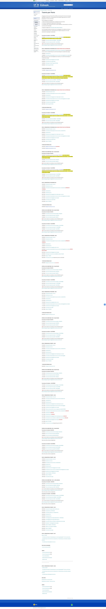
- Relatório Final (44, 559)
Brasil (36, 0)
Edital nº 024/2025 (48, 141)
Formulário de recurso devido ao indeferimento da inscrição (55, 417)
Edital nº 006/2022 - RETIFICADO (51, 524)
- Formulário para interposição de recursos (48, 541)
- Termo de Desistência (45, 555)
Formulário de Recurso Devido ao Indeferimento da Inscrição (55, 521)
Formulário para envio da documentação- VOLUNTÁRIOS (54, 445)
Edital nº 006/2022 (48, 528)
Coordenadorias (36, 20)
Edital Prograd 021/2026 (49, 64)
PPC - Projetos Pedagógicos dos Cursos (36, 51)
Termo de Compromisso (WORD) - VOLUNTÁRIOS (53, 497)
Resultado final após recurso (50, 91)
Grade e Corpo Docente (36, 37)
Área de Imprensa (71, 8)
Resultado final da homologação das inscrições (53, 467)
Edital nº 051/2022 (48, 421)
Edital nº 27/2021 (44, 535)
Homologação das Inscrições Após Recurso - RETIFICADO (54, 517)
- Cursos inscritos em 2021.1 (46, 547)
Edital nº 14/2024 (48, 255)
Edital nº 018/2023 (48, 360)
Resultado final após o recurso (50, 184)
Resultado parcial (48, 192)
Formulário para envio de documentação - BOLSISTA (54, 213)
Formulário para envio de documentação (52, 37)
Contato (62, 8)
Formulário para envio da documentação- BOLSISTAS (54, 431)
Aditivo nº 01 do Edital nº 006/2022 (51, 526)
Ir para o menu (39, 2)
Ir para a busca (43, 2)
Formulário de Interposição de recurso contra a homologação (55, 355)
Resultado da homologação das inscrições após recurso (54, 403)
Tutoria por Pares (36, 24)
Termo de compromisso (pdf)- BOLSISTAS (52, 435)
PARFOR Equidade (36, 45)
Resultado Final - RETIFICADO (50, 510)
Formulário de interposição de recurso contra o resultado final (56, 50)
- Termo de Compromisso (46, 552)
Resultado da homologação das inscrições (52, 59)
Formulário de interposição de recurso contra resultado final (55, 398)
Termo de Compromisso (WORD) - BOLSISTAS (53, 485)
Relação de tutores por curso (50, 206)
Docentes (35, 38)
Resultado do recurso (49, 239)
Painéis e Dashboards (35, 28)
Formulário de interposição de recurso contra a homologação (55, 405)
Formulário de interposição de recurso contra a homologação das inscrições (58, 55)
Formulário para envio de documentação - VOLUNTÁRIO (54, 75)
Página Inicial (39, 10)
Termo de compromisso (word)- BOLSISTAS (52, 433)
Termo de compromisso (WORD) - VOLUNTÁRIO (53, 40)
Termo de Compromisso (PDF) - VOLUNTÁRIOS (53, 498)
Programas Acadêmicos (44, 10)
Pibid (34, 46)
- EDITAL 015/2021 (45, 567)
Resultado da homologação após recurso (52, 247)
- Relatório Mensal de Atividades (47, 557)
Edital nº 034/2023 (48, 309)
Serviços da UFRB (66, 8)
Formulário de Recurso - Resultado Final (52, 512)
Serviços (35, 15)
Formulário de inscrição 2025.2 (50, 139)
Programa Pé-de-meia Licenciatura (36, 48)
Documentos (35, 26)
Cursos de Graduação (35, 33)
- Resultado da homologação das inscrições (52, 197)
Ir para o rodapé (47, 2)
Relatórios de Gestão (35, 40)
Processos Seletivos (36, 35)
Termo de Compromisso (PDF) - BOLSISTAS (52, 487)
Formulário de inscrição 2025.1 (50, 199)
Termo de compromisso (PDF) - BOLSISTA (52, 376)
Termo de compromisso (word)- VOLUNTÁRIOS (53, 447)
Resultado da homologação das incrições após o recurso (55, 96)
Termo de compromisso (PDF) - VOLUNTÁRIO (53, 42)
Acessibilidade (67, 2)
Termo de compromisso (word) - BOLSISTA (52, 159)
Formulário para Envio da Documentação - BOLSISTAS (54, 483)
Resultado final (48, 53)
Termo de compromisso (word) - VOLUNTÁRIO (53, 174)
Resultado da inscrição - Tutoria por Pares (48, 581)
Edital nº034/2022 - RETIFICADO (51, 473)
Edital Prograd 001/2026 (49, 103)
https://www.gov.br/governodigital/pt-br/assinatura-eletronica (51, 45)
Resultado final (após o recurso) (51, 396)
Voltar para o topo (70, 598)
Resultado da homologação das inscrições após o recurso (55, 353)
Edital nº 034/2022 (48, 474)
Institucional (35, 14)
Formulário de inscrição (49, 257)
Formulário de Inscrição (49, 476)
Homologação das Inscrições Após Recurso (52, 519)
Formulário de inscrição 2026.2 (50, 61)
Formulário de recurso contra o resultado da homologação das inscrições (57, 469)
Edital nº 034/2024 (48, 201)
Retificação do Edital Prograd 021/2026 (52, 63)
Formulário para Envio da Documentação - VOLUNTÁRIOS (55, 495)
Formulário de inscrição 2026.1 (50, 102)
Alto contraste (71, 2)
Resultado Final (48, 514)
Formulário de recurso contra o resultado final (53, 462)
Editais (35, 42)
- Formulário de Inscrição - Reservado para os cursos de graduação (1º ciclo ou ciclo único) (56, 537)
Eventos (35, 29)
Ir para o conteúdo (35, 2)
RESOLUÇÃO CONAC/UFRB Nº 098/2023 (56, 27)
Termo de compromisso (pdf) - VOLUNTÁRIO (53, 175)
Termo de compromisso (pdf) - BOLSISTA (52, 161)
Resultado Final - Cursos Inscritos (47, 579)
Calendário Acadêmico (35, 31)
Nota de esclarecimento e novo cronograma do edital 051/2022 (56, 409)
